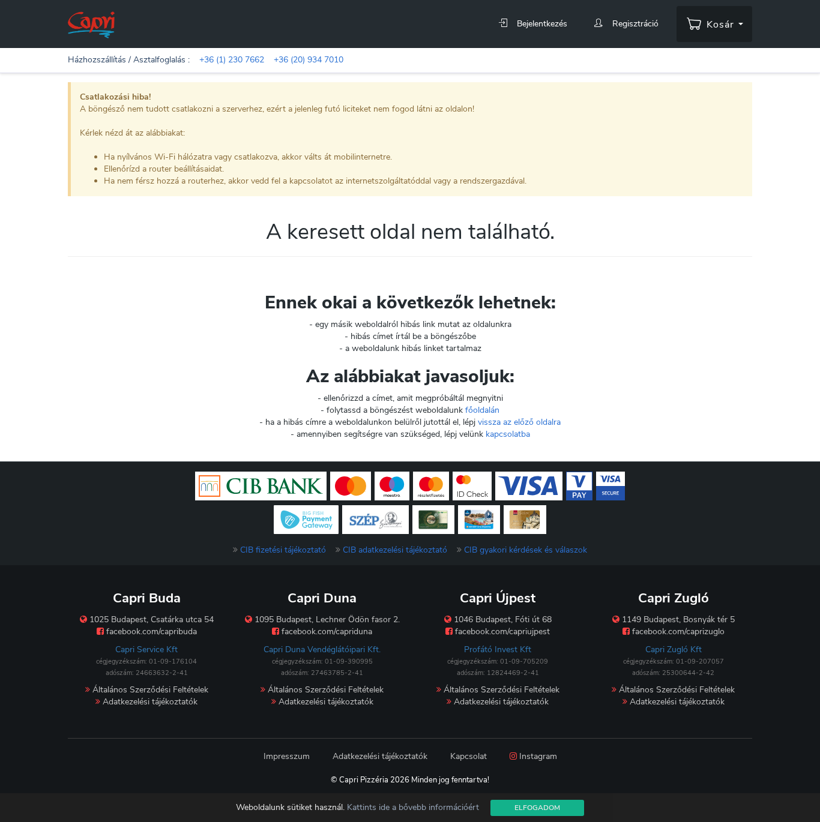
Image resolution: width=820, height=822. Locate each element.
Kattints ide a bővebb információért (413, 807)
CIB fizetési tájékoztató (283, 550)
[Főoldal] (91, 24)
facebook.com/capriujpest (501, 631)
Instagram (537, 756)
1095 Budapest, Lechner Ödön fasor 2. (326, 619)
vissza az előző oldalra (519, 422)
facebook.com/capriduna (325, 631)
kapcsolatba (508, 434)
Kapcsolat (468, 756)
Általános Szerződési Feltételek (149, 689)
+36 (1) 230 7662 (231, 59)
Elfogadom (537, 807)
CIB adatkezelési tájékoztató (395, 550)
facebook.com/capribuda (150, 631)
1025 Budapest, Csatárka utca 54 (150, 619)
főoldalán (482, 410)
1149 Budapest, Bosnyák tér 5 (677, 619)
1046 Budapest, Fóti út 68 (501, 619)
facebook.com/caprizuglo (677, 631)
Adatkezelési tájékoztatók (148, 701)
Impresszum (287, 756)
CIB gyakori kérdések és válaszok (525, 550)
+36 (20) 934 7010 (308, 59)
